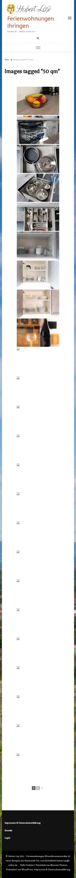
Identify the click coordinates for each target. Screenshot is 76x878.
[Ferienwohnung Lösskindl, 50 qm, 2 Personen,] (38, 361)
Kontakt (8, 830)
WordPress (27, 869)
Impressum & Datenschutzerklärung (23, 823)
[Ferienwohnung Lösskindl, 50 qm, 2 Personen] (38, 477)
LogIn (7, 838)
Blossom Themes (58, 865)
